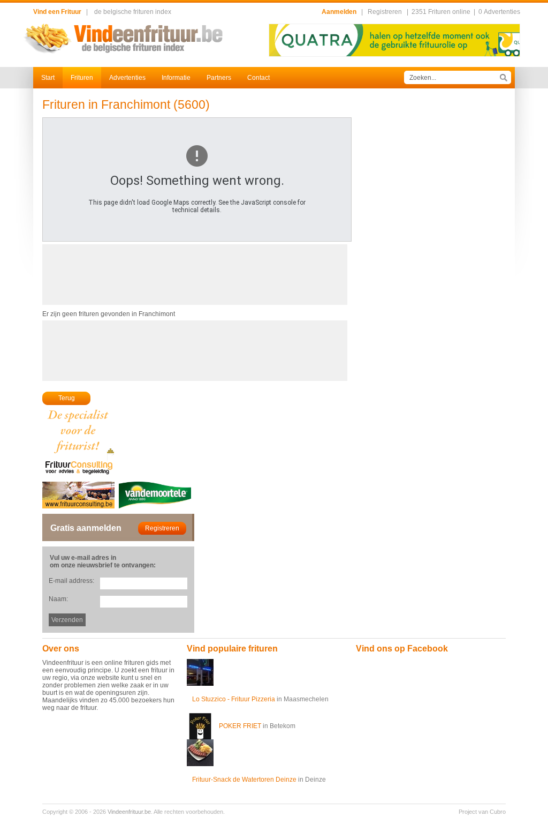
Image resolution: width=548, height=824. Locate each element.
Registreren (385, 12)
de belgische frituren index (132, 12)
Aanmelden (339, 12)
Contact (258, 77)
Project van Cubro (482, 811)
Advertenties (127, 77)
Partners (219, 77)
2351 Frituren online (441, 12)
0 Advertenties (499, 12)
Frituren (82, 77)
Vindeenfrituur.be (129, 811)
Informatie (176, 77)
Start (48, 77)
